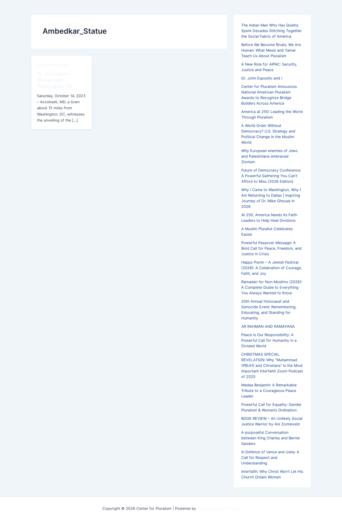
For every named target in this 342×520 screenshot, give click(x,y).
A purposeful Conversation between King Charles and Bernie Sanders (270, 438)
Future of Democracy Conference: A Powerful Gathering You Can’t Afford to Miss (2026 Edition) (271, 176)
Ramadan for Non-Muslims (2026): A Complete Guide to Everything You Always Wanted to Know (271, 287)
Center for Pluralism (53, 65)
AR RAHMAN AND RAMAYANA (268, 326)
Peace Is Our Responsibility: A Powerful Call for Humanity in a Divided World (269, 340)
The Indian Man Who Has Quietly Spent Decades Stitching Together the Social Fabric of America (271, 31)
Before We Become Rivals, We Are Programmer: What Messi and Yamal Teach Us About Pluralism (271, 50)
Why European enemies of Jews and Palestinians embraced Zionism (269, 156)
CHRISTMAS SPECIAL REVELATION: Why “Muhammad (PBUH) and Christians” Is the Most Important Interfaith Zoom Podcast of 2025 (272, 365)
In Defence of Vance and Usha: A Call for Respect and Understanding (270, 457)
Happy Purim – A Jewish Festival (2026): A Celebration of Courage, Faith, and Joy (271, 268)
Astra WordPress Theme (218, 508)
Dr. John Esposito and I (261, 78)
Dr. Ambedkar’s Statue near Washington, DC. (55, 80)
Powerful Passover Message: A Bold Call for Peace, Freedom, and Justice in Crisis (271, 248)
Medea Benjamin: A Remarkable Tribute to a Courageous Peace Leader (269, 390)
